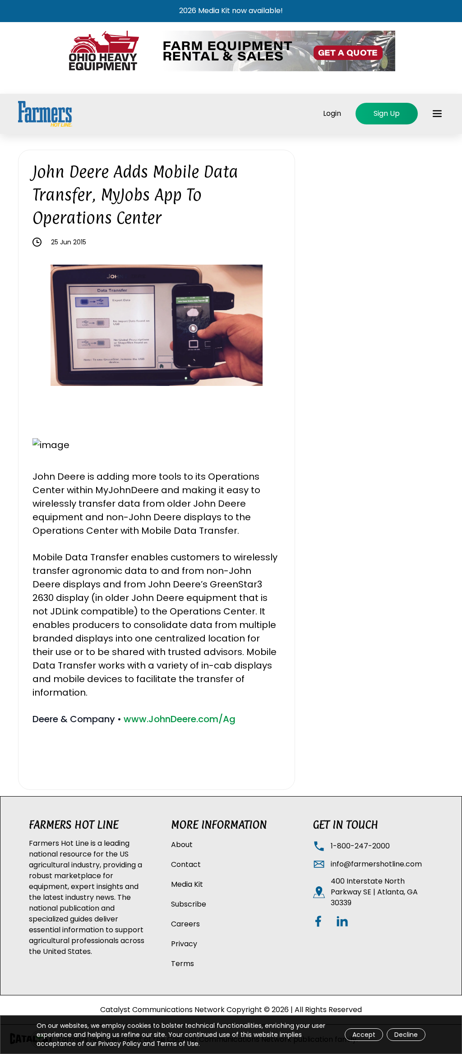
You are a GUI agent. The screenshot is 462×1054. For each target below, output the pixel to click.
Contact (186, 864)
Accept (363, 1034)
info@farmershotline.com (376, 864)
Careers (185, 924)
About (182, 844)
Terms (182, 963)
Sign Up (387, 113)
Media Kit (187, 884)
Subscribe (188, 904)
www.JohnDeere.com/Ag (180, 719)
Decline (406, 1034)
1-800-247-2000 (360, 846)
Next (269, 326)
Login (332, 113)
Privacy (184, 944)
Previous (43, 326)
